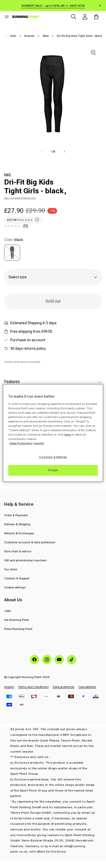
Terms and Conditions (33, 687)
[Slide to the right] (64, 151)
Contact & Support (17, 578)
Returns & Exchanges (19, 533)
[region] (53, 433)
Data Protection (21, 443)
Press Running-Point (18, 629)
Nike (46, 36)
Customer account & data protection (29, 542)
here (67, 434)
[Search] (73, 16)
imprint (9, 687)
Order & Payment (16, 515)
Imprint (39, 443)
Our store (10, 569)
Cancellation (87, 687)
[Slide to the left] (41, 151)
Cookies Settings (53, 457)
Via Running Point (16, 620)
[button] (6, 16)
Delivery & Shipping (17, 524)
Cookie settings (14, 587)
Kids (13, 36)
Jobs (7, 611)
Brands (29, 36)
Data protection (63, 687)
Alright (53, 470)
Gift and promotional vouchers (25, 560)
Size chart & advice (17, 551)
